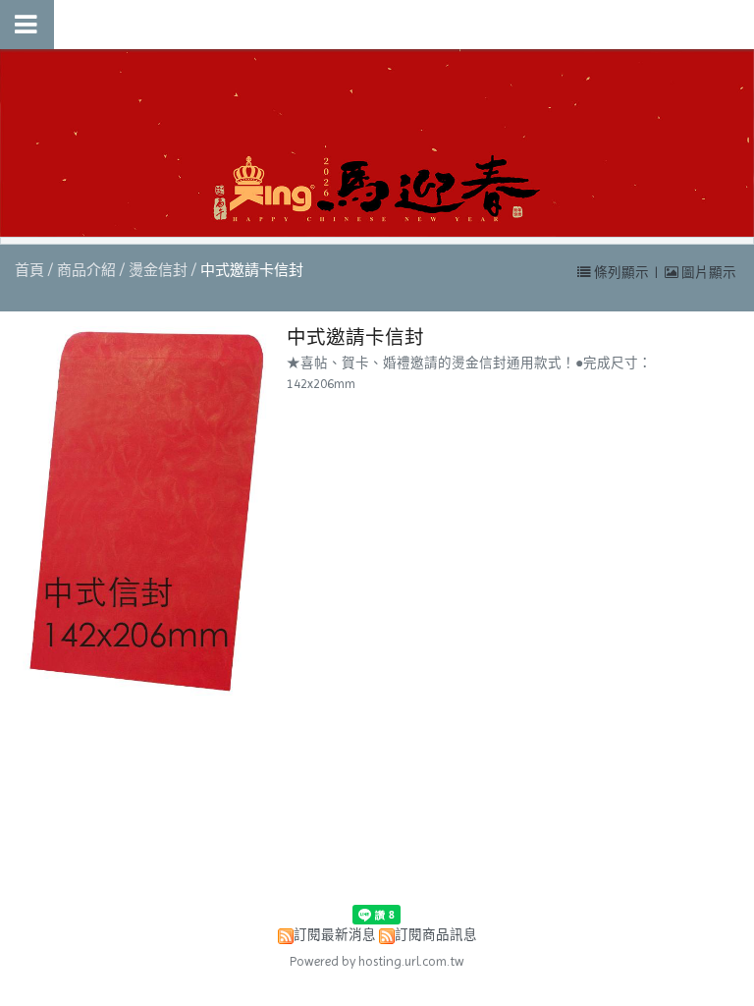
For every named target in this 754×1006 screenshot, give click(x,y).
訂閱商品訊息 (436, 934)
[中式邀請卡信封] (141, 512)
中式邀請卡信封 (251, 270)
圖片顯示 (707, 272)
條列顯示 (621, 272)
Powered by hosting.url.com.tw (377, 961)
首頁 (29, 270)
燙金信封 (158, 270)
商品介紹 (88, 270)
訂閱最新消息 (335, 934)
